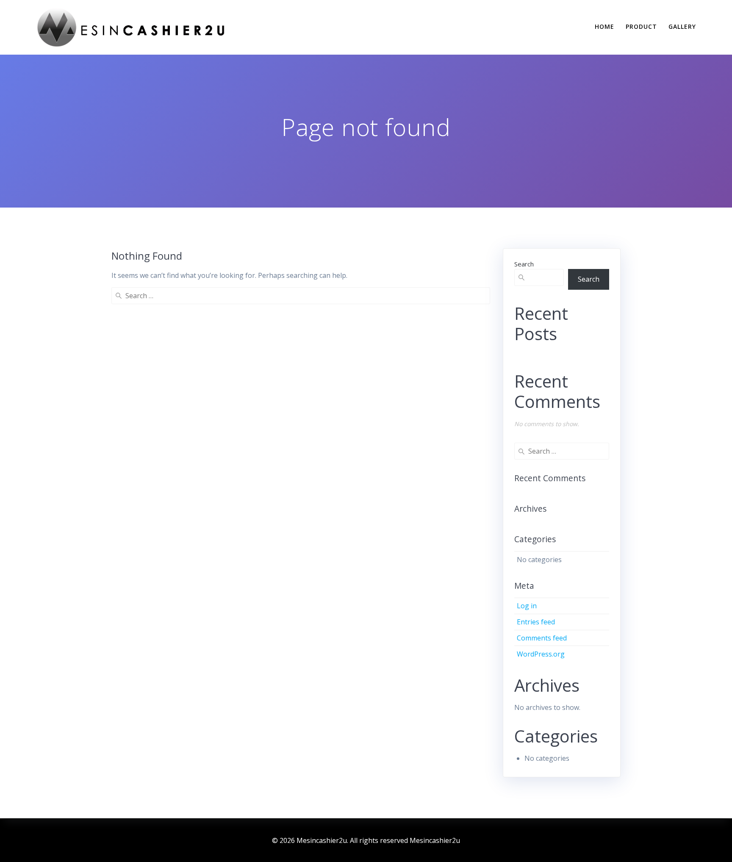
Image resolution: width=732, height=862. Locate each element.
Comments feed (542, 638)
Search (524, 264)
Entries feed (536, 621)
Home (604, 26)
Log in (527, 605)
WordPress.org (541, 654)
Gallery (682, 26)
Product (641, 26)
